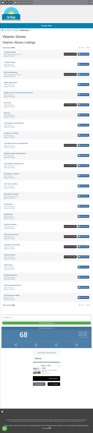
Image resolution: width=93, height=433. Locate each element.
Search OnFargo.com (47, 323)
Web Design (70, 425)
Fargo (6, 56)
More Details (84, 54)
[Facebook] (89, 2)
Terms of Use (17, 425)
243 (88, 47)
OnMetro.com (62, 425)
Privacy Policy (9, 425)
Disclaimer (26, 425)
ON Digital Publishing (82, 425)
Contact (32, 425)
